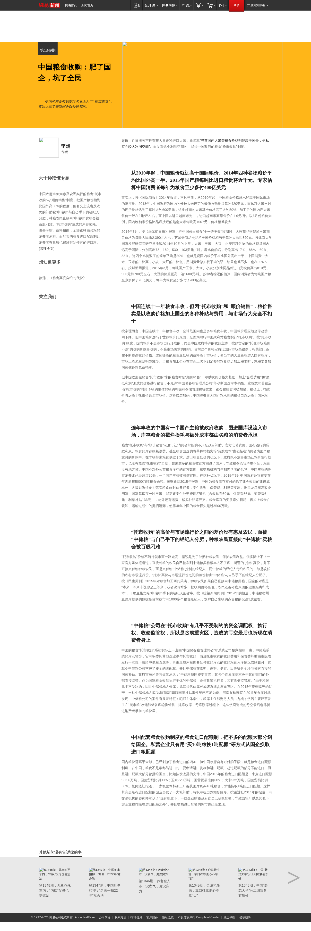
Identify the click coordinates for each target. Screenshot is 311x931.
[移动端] (137, 5)
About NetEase (85, 917)
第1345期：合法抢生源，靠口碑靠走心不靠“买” (204, 890)
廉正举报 (229, 917)
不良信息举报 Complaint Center (198, 917)
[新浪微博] (43, 309)
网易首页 (71, 5)
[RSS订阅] (52, 309)
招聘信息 (136, 917)
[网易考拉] (169, 5)
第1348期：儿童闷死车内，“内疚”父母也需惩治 (55, 890)
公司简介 (105, 917)
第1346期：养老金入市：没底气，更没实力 (154, 886)
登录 (236, 5)
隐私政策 (168, 917)
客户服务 (152, 917)
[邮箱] (222, 5)
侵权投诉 (245, 917)
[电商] (211, 5)
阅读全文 (46, 248)
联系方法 (120, 917)
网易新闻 (49, 5)
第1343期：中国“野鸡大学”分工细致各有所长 (253, 890)
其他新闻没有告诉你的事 (60, 852)
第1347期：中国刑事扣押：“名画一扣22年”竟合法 (105, 890)
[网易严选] (186, 5)
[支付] (199, 5)
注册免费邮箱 (256, 5)
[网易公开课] (151, 5)
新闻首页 (87, 5)
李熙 (65, 146)
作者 (64, 152)
